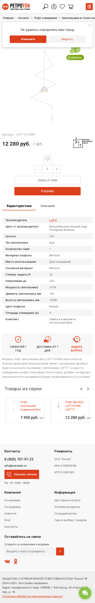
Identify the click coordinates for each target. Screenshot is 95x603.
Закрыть (67, 39)
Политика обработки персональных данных (32, 596)
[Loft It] (83, 142)
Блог (7, 520)
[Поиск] (45, 6)
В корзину (47, 191)
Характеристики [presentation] (19, 206)
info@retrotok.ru (15, 465)
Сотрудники (12, 507)
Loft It (53, 220)
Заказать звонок (25, 474)
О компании (12, 500)
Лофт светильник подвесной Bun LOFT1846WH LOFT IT (30, 405)
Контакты (11, 526)
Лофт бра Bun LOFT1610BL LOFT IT (74, 405)
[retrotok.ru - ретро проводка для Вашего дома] (16, 6)
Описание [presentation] (47, 206)
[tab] (19, 206)
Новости (10, 513)
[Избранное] (62, 6)
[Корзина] (70, 6)
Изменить (28, 39)
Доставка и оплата (67, 500)
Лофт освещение (45, 18)
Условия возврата (67, 507)
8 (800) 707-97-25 (18, 459)
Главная (8, 18)
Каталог (23, 18)
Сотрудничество (65, 513)
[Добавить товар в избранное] (47, 158)
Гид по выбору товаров (70, 520)
